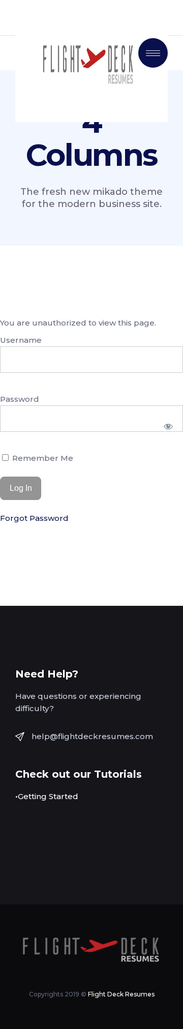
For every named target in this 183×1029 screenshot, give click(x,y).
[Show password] (168, 426)
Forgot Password (34, 518)
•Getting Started (46, 796)
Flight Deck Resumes (121, 994)
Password (19, 399)
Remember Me (41, 458)
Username (21, 340)
